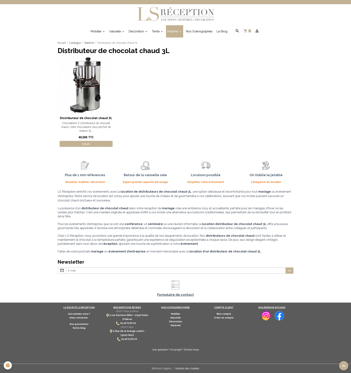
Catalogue (75, 42)
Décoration (137, 31)
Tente (156, 31)
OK (289, 270)
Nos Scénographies (199, 31)
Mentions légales (161, 368)
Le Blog (221, 31)
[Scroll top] (343, 365)
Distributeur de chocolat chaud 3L (86, 118)
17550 (138, 315)
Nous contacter (79, 317)
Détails (86, 144)
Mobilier (96, 31)
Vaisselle (115, 31)
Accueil (62, 42)
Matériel (173, 31)
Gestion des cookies (187, 368)
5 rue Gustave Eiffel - (122, 315)
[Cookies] (8, 365)
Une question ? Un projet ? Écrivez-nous (175, 349)
